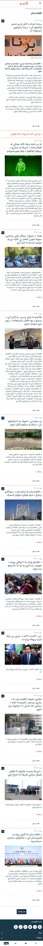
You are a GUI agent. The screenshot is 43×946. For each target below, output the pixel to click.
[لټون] (36, 943)
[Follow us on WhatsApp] (21, 927)
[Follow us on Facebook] (40, 927)
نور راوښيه (21, 911)
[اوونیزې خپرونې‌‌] (16, 943)
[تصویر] (26, 943)
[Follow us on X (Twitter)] (35, 927)
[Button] (35, 126)
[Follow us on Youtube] (30, 927)
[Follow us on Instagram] (25, 927)
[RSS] (16, 927)
